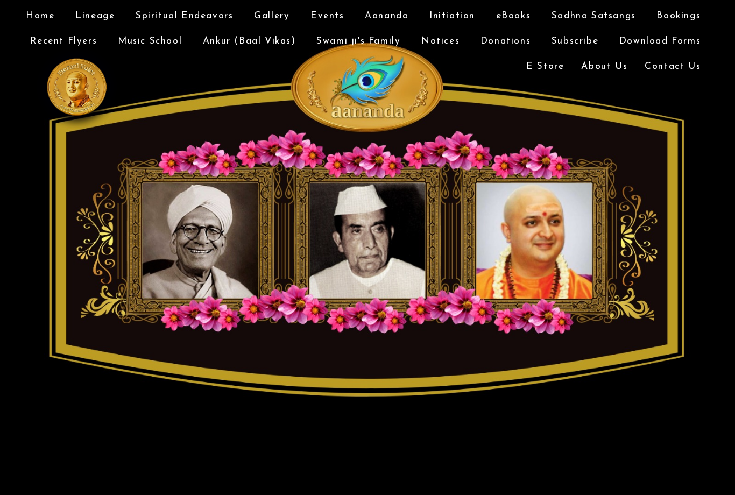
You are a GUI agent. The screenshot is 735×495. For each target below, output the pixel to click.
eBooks (513, 15)
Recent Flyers (63, 41)
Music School (150, 41)
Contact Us (673, 66)
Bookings (678, 15)
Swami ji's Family (358, 41)
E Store (545, 66)
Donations (505, 41)
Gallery (271, 15)
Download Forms (660, 41)
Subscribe (575, 41)
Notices (440, 41)
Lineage (95, 15)
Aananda (386, 15)
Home (40, 15)
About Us (604, 66)
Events (327, 15)
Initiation (452, 15)
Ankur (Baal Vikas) (249, 41)
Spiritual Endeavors (184, 15)
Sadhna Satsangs (594, 15)
